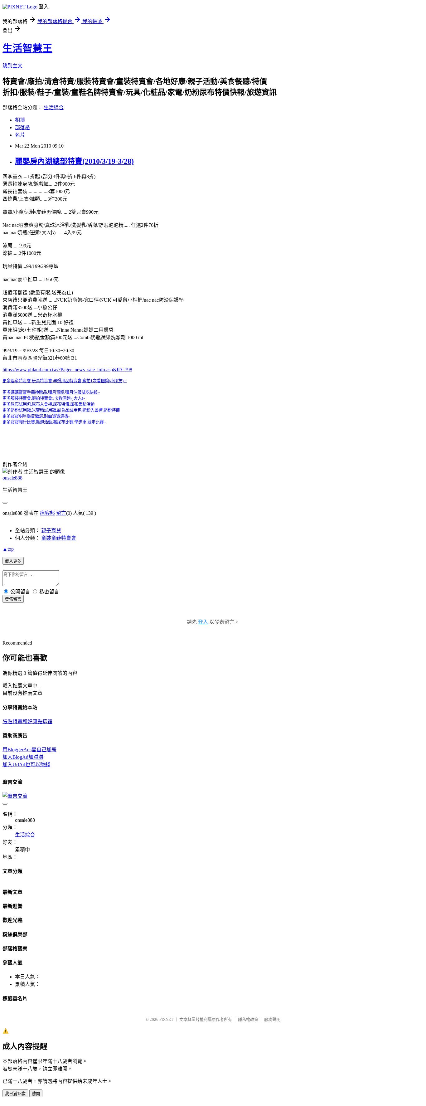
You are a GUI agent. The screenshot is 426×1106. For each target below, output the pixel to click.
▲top (8, 549)
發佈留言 (13, 599)
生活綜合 (54, 107)
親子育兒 (51, 530)
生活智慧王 (27, 48)
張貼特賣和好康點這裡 (27, 721)
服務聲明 (272, 1019)
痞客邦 (47, 513)
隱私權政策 (248, 1019)
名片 (20, 135)
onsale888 (12, 477)
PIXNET (166, 1019)
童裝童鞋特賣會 (58, 538)
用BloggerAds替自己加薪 (29, 749)
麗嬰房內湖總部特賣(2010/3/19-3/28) (74, 161)
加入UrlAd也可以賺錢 (26, 764)
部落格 (22, 127)
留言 (61, 513)
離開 (36, 1093)
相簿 (20, 120)
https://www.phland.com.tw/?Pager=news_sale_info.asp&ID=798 (67, 369)
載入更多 (13, 561)
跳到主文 (12, 65)
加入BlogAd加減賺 (22, 757)
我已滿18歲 (15, 1093)
